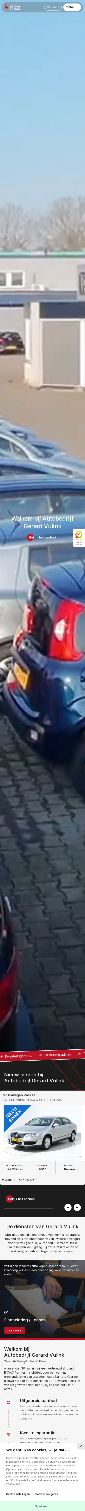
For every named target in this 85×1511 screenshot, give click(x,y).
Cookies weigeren (46, 1494)
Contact (53, 7)
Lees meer (15, 1330)
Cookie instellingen (18, 1494)
